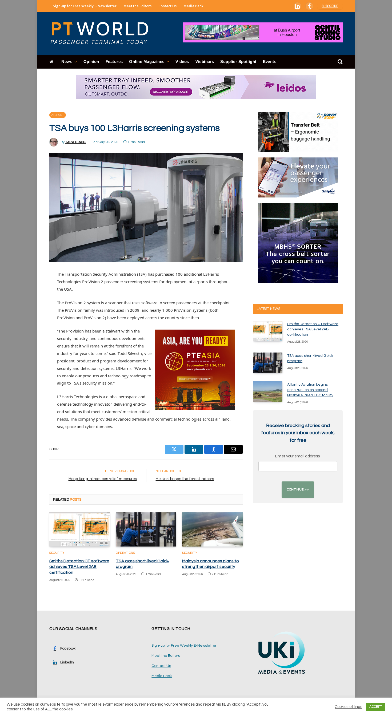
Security (56, 552)
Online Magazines (146, 61)
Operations (125, 552)
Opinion (91, 61)
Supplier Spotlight (238, 61)
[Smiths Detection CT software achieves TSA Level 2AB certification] (79, 529)
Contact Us (167, 5)
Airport (57, 115)
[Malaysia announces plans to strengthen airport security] (212, 529)
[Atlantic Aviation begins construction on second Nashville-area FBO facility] (267, 391)
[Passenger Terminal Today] (102, 33)
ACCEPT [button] (375, 707)
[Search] (340, 62)
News (66, 61)
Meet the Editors (137, 5)
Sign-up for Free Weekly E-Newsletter (85, 5)
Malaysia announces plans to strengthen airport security (210, 564)
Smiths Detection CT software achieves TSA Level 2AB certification (79, 567)
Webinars (204, 61)
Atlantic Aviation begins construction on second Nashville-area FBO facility (310, 390)
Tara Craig (75, 142)
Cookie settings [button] (348, 707)
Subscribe (330, 6)
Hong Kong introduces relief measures (103, 479)
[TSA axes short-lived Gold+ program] (146, 529)
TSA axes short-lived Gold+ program (142, 564)
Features (114, 61)
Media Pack (193, 5)
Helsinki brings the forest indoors (185, 479)
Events (270, 61)
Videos (182, 61)
